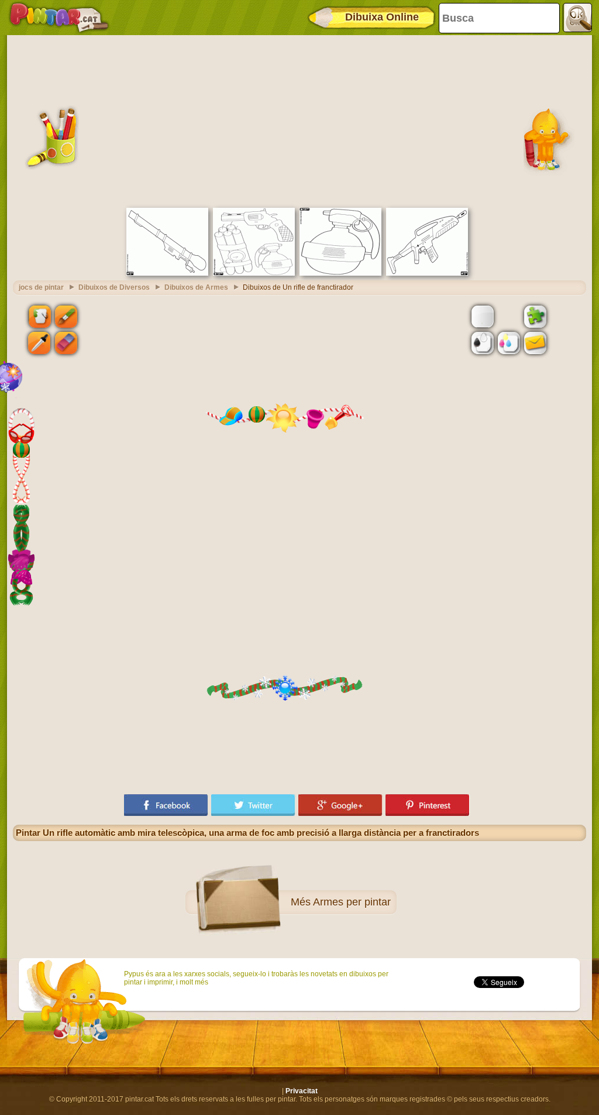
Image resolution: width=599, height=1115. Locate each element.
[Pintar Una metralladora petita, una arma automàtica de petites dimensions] (427, 273)
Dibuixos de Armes (196, 287)
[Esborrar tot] (509, 316)
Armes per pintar (352, 902)
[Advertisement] (299, 120)
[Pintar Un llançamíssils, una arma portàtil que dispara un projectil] (167, 273)
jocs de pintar (41, 287)
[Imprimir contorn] (482, 343)
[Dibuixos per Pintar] (59, 17)
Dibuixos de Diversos (114, 287)
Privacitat (301, 1091)
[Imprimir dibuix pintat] (509, 343)
